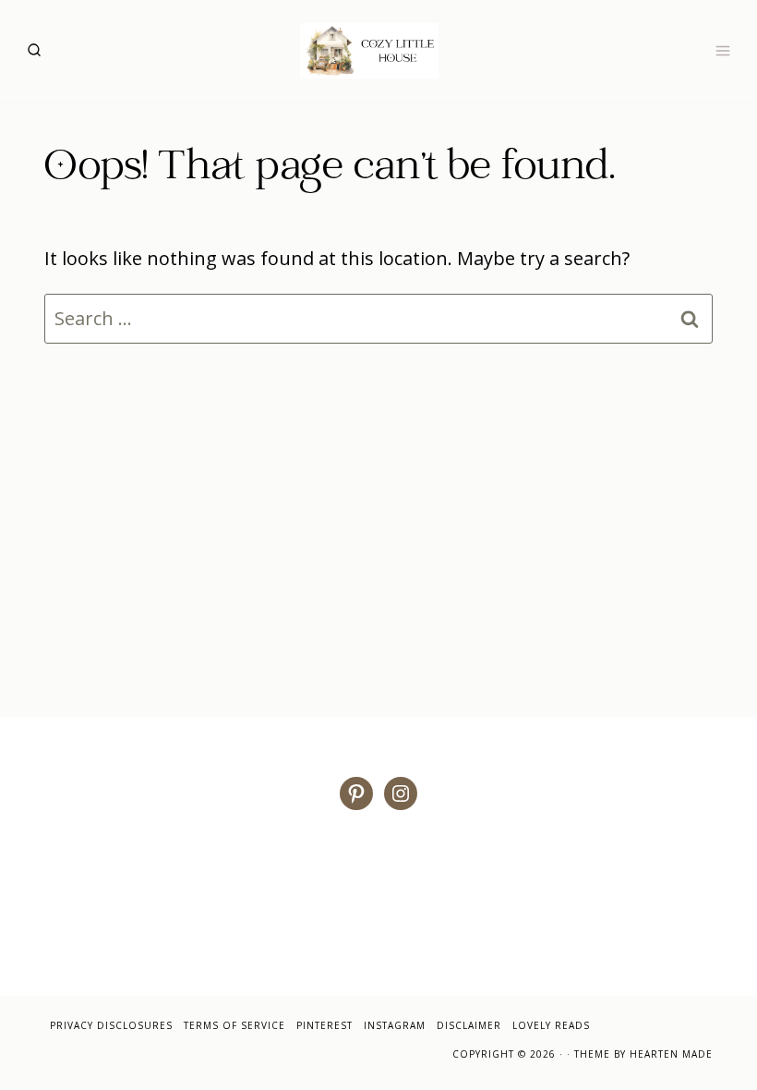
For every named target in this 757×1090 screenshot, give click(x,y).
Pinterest (324, 1025)
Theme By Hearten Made (643, 1054)
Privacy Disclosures (111, 1025)
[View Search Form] (34, 51)
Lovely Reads (551, 1025)
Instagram (395, 1025)
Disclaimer (469, 1025)
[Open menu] (722, 50)
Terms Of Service (234, 1025)
